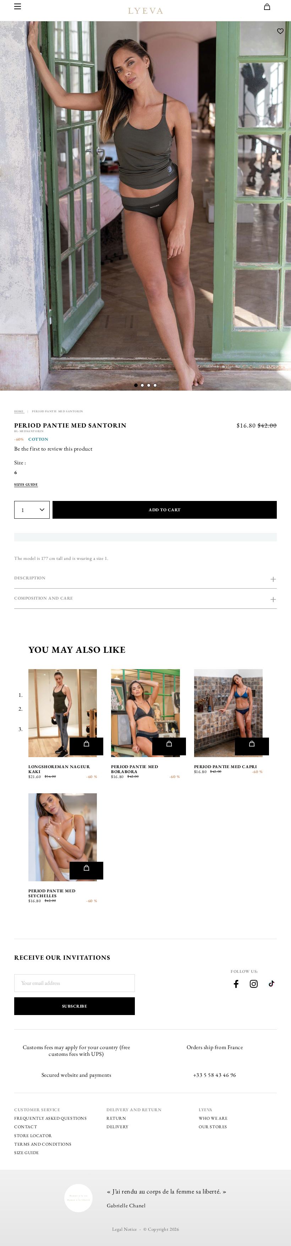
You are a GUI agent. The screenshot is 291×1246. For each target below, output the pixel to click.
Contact (25, 1127)
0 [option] (35, 721)
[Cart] (270, 7)
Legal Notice (124, 1229)
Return (116, 1118)
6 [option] (15, 472)
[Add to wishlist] (280, 31)
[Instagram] (253, 985)
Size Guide (26, 1153)
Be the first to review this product (53, 448)
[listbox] (21, 472)
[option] (145, 206)
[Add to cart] (86, 746)
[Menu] (17, 7)
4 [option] (117, 721)
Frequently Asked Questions (50, 1118)
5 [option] (127, 721)
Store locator (33, 1136)
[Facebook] (236, 985)
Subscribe (74, 1006)
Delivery (117, 1127)
